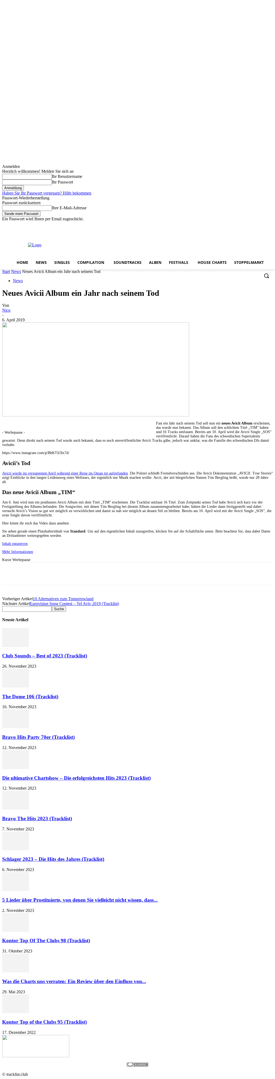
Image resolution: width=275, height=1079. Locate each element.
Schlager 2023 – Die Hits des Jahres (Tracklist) (53, 859)
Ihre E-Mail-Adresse (69, 208)
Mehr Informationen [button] (17, 552)
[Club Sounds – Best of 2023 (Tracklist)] (15, 645)
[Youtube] (270, 225)
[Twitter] (255, 225)
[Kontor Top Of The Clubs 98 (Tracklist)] (15, 930)
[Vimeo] (262, 225)
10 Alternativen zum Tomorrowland (63, 598)
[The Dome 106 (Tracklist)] (15, 686)
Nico (6, 310)
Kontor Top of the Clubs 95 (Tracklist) (44, 1022)
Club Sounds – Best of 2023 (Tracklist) (44, 656)
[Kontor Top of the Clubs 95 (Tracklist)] (15, 1011)
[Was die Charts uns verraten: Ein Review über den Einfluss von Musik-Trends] (15, 971)
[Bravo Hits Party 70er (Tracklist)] (15, 726)
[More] (163, 573)
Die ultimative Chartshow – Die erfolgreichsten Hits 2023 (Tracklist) (76, 778)
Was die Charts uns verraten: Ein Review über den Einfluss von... (74, 981)
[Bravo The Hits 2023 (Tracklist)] (15, 808)
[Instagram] (247, 225)
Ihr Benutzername (67, 176)
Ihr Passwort (62, 182)
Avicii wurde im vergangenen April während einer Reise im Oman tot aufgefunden (65, 473)
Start (6, 271)
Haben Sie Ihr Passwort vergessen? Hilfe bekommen (46, 193)
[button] (266, 275)
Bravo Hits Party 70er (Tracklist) (38, 737)
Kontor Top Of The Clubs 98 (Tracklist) (46, 940)
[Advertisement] (130, 244)
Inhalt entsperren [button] (15, 544)
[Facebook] (240, 225)
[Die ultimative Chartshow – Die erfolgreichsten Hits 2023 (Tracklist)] (15, 767)
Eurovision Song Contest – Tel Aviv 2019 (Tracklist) (74, 603)
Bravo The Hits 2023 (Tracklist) (37, 818)
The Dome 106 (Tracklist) (30, 696)
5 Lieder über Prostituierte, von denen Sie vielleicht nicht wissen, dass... (80, 900)
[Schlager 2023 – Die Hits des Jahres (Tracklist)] (15, 849)
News (16, 271)
